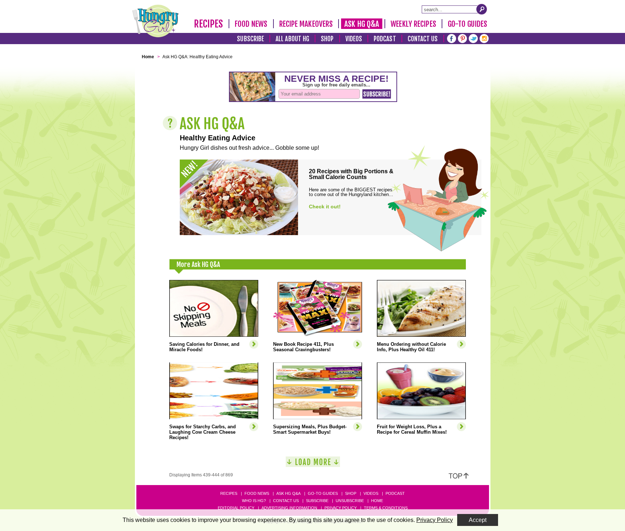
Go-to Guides (323, 493)
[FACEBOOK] (451, 38)
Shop (327, 39)
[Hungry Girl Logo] (155, 21)
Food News (251, 24)
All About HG (292, 39)
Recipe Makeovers (306, 24)
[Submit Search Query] (481, 9)
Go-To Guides (467, 24)
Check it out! (325, 206)
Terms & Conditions (386, 508)
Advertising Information (289, 508)
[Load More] (313, 464)
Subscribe (250, 39)
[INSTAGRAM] (484, 38)
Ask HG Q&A (361, 24)
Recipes (208, 24)
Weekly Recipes (413, 24)
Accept (477, 520)
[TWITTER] (473, 38)
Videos (353, 39)
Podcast (385, 39)
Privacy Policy (340, 508)
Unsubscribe (350, 500)
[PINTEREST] (462, 38)
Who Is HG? (254, 500)
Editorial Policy (236, 508)
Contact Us (423, 39)
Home (377, 500)
